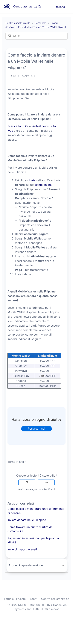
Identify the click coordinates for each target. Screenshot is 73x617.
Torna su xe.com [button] (15, 599)
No (46, 482)
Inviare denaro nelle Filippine (26, 520)
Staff (33, 599)
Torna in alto (16, 461)
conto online (43, 185)
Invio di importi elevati (22, 549)
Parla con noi (36, 428)
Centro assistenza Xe (17, 22)
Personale (40, 22)
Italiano (60, 6)
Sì (27, 482)
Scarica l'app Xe (17, 126)
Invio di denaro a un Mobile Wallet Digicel (42, 27)
